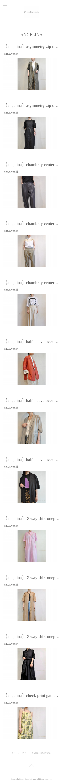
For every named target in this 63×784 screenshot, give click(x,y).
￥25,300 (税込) (11, 53)
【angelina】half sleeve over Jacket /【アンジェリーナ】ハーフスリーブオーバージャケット (31, 341)
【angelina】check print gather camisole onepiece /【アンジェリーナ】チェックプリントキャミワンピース (31, 695)
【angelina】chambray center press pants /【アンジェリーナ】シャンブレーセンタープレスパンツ (31, 164)
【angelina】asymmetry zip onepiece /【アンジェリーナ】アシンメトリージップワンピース (31, 46)
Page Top (31, 766)
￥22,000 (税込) (11, 702)
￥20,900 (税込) (11, 348)
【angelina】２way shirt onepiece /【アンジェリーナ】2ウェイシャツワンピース (31, 518)
